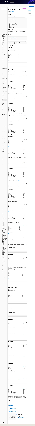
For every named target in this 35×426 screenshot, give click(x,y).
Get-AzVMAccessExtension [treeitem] (4, 66)
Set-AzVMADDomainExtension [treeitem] (4, 100)
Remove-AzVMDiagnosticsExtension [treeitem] (4, 91)
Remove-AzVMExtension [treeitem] (4, 94)
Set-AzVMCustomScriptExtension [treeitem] (4, 108)
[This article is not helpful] (33, 15)
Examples (29, 10)
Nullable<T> (19, 184)
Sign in (33, 4)
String (22, 140)
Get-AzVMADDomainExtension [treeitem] (4, 68)
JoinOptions (19, 180)
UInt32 (20, 184)
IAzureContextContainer (16, 97)
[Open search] (32, 4)
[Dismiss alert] (33, 1)
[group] (17, 38)
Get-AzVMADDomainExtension (12, 411)
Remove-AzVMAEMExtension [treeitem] (4, 85)
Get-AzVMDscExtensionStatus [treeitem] (4, 78)
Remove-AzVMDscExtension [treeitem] (4, 93)
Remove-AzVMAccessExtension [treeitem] (4, 83)
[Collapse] (6, 7)
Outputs (29, 12)
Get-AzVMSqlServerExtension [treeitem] (4, 82)
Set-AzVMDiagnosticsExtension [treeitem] (4, 110)
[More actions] (26, 8)
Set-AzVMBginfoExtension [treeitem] (4, 105)
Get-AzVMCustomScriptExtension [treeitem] (4, 73)
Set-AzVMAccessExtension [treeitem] (4, 98)
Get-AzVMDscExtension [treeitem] (4, 76)
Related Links (29, 13)
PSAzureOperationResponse (12, 408)
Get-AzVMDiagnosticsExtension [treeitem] (4, 75)
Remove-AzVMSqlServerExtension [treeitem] (4, 96)
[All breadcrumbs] (8, 8)
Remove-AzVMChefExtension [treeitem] (4, 87)
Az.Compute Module (12, 11)
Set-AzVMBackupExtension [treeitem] (4, 103)
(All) (8, 60)
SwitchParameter (19, 53)
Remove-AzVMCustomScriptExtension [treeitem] (4, 89)
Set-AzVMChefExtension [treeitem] (4, 106)
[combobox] (4, 8)
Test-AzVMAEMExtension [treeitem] (4, 116)
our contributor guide (11, 418)
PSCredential (10, 404)
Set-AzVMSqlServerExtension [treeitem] (4, 114)
